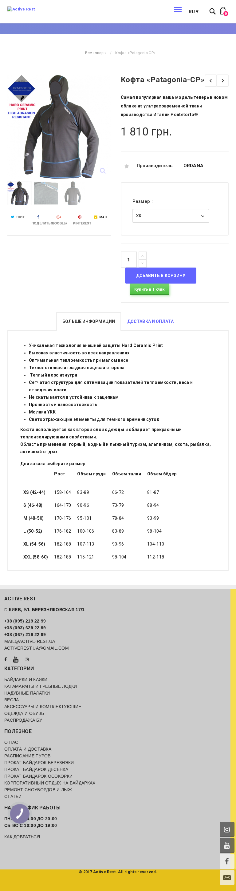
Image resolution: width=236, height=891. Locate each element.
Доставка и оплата (150, 321)
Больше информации (88, 321)
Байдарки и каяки (26, 679)
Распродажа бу (23, 720)
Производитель (155, 165)
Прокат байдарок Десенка (36, 769)
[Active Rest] (21, 9)
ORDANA (193, 165)
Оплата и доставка (27, 749)
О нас (11, 742)
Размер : (143, 201)
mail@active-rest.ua (29, 641)
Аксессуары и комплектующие (42, 706)
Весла (11, 699)
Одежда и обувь (24, 713)
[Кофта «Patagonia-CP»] (19, 193)
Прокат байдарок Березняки (39, 762)
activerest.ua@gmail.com (36, 648)
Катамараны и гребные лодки (40, 686)
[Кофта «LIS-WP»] (222, 81)
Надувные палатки (27, 693)
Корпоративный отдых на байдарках (50, 782)
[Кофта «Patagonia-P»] (211, 81)
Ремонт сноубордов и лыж (38, 789)
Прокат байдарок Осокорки (38, 776)
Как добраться (22, 836)
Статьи (13, 796)
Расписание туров (27, 755)
